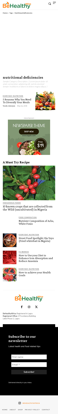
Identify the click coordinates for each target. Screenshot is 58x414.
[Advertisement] (29, 45)
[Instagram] (29, 307)
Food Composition (28, 217)
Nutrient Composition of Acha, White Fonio (36, 222)
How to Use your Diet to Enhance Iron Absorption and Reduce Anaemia (36, 258)
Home (5, 13)
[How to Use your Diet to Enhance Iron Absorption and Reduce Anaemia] (9, 257)
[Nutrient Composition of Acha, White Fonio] (9, 223)
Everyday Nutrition (13, 96)
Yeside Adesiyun (9, 106)
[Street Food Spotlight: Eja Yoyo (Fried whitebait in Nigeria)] (9, 240)
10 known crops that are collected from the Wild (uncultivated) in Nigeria (28, 208)
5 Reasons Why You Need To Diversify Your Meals (17, 101)
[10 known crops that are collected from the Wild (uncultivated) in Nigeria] (29, 183)
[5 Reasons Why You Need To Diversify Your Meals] (45, 101)
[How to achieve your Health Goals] (9, 274)
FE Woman (24, 252)
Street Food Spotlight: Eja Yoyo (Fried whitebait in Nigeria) (36, 239)
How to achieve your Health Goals (35, 274)
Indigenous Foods (12, 203)
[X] (36, 307)
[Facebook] (21, 307)
